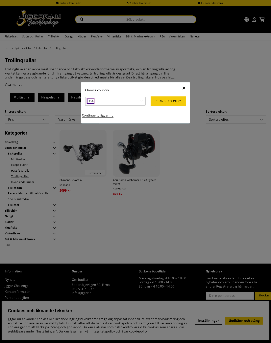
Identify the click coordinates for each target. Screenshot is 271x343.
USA (90, 101)
